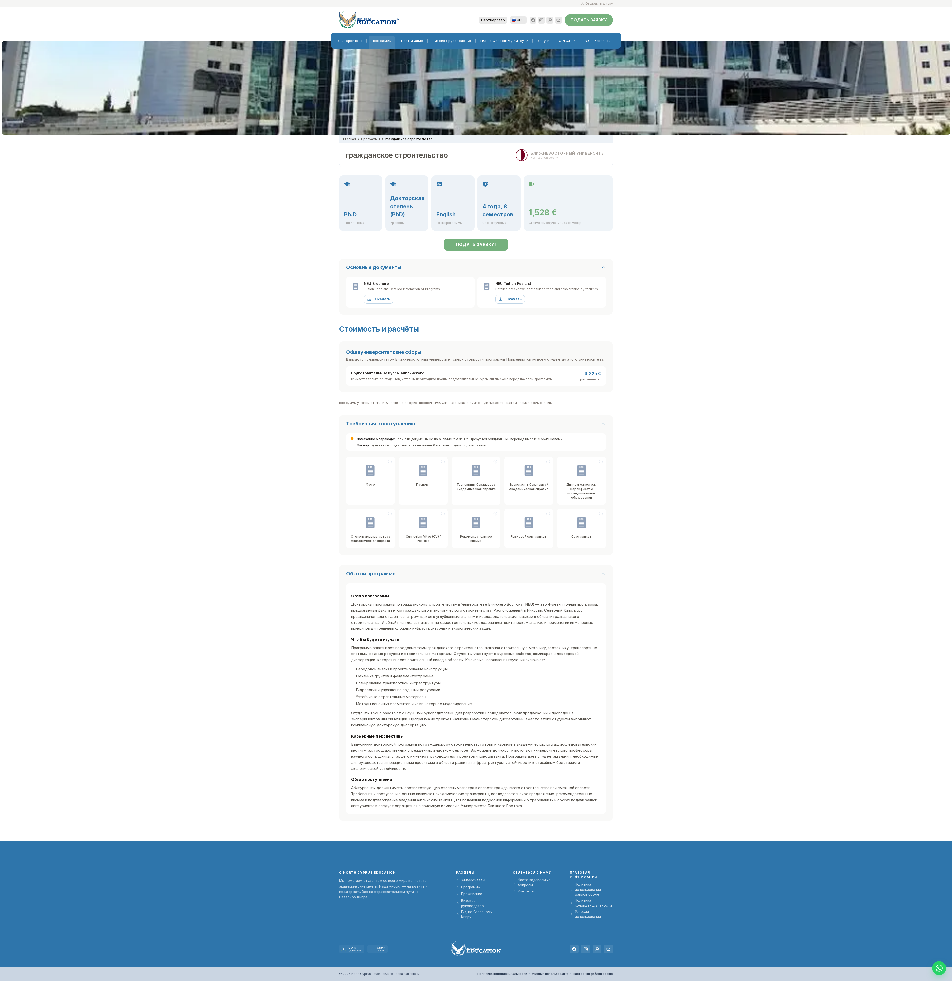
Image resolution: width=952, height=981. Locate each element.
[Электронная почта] (558, 20)
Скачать (382, 299)
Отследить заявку (599, 3)
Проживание (471, 894)
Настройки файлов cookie (593, 974)
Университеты (473, 880)
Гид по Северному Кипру (476, 914)
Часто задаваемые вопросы (534, 882)
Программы (370, 139)
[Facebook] (533, 20)
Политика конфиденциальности (593, 902)
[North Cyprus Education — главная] (369, 20)
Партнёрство (493, 20)
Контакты (526, 891)
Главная (349, 139)
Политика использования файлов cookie (588, 889)
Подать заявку (589, 19)
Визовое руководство (472, 903)
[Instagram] (541, 20)
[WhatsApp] (549, 20)
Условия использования (588, 914)
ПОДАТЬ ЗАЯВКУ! (476, 244)
